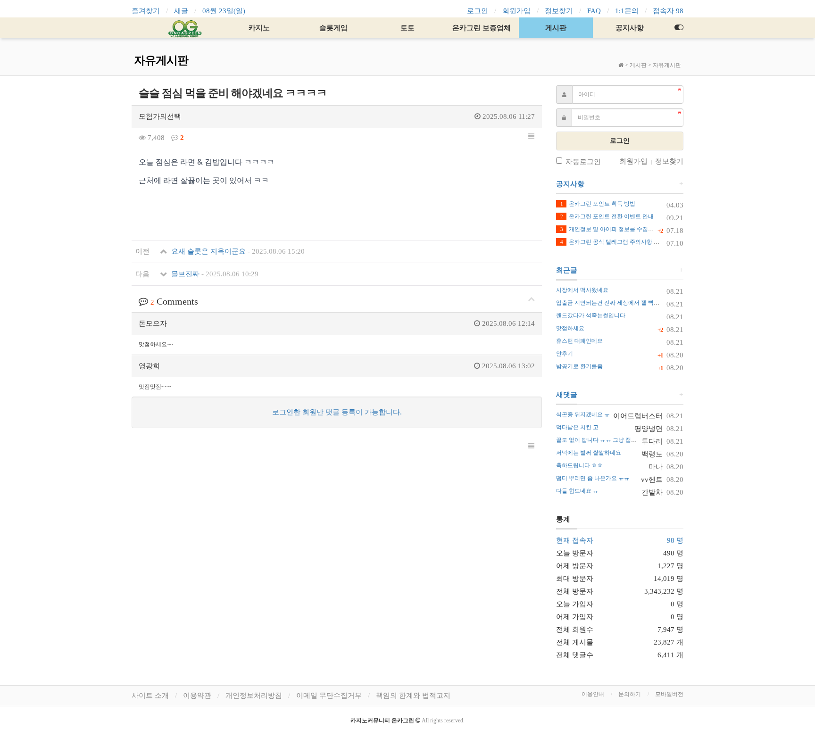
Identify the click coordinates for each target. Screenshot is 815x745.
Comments (174, 301)
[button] (531, 137)
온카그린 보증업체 (481, 28)
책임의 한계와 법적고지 (413, 695)
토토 (407, 28)
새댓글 (566, 394)
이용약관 (197, 695)
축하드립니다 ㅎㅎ (579, 465)
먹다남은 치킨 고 (577, 427)
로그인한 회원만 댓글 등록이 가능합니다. (337, 412)
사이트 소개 (150, 695)
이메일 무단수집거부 (329, 695)
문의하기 (629, 694)
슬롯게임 (333, 28)
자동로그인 (583, 162)
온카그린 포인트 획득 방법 (597, 203)
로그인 (477, 11)
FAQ (594, 11)
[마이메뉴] (678, 27)
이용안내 (593, 694)
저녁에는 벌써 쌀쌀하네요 (588, 452)
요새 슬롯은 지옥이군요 (237, 251)
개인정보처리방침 (253, 695)
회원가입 (516, 11)
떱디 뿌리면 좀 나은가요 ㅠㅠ (593, 478)
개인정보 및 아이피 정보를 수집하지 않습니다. (622, 229)
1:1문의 (627, 11)
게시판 (555, 28)
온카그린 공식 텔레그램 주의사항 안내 (612, 242)
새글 (181, 11)
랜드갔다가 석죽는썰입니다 (590, 315)
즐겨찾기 (146, 11)
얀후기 (564, 353)
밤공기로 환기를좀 (579, 366)
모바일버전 (669, 694)
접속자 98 (668, 11)
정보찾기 (559, 11)
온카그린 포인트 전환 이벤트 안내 (607, 216)
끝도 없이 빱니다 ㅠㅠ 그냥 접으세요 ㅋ (605, 440)
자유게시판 (667, 65)
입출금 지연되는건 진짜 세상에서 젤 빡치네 (610, 302)
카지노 (259, 28)
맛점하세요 (570, 328)
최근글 (566, 270)
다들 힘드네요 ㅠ (577, 491)
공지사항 (629, 28)
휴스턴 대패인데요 (579, 341)
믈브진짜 (213, 274)
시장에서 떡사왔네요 (582, 290)
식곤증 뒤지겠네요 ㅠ (583, 414)
